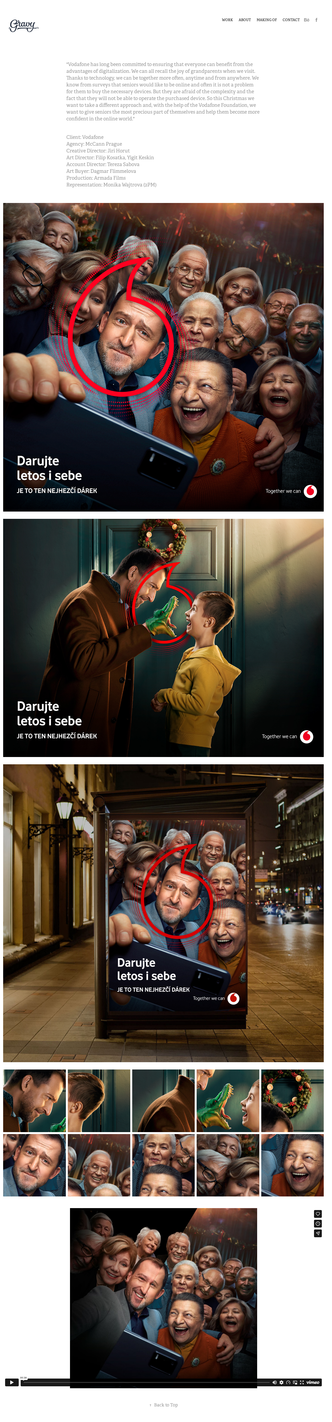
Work (227, 20)
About (245, 20)
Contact (291, 20)
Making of (267, 20)
